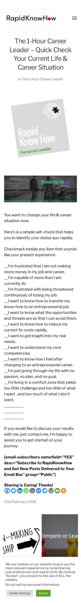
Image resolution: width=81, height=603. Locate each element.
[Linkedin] (19, 490)
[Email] (57, 490)
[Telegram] (45, 490)
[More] (63, 490)
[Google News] (38, 490)
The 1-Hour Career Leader (42, 79)
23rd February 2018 (20, 502)
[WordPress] (51, 490)
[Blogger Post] (32, 490)
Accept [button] (43, 593)
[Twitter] (13, 490)
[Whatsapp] (26, 490)
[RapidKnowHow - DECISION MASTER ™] (32, 18)
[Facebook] (7, 490)
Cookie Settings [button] (19, 593)
